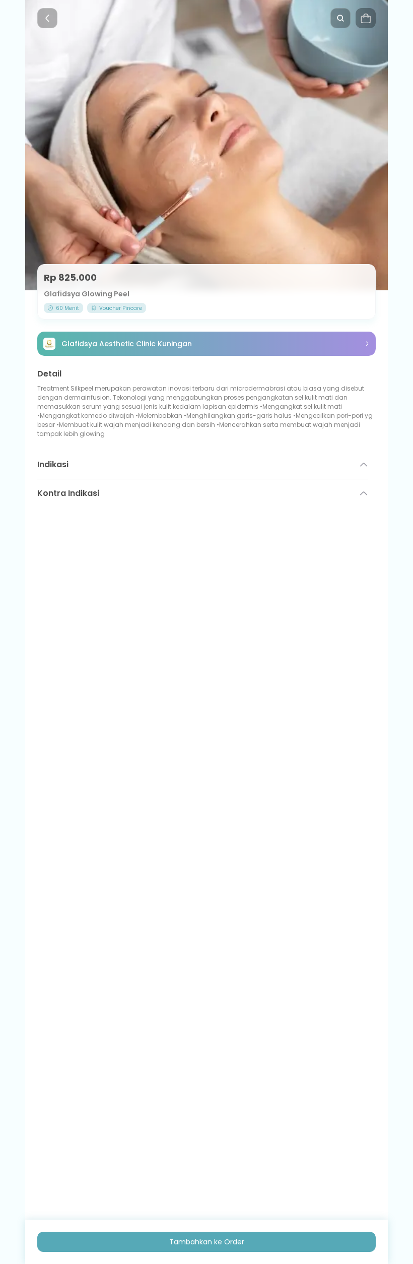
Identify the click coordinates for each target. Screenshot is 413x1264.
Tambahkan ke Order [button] (206, 1242)
